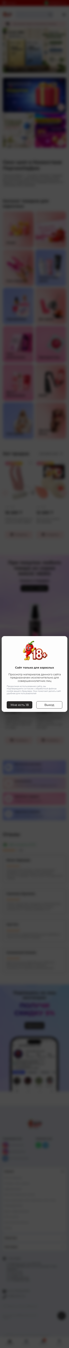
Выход (49, 705)
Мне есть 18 (20, 705)
